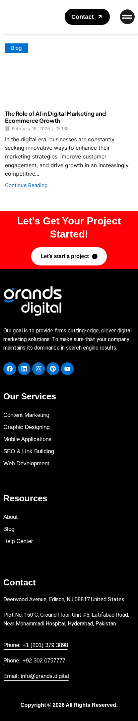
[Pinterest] (53, 368)
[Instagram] (38, 368)
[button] (87, 17)
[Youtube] (67, 368)
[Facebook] (9, 368)
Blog (16, 48)
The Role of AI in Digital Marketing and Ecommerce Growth (55, 117)
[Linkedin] (24, 368)
